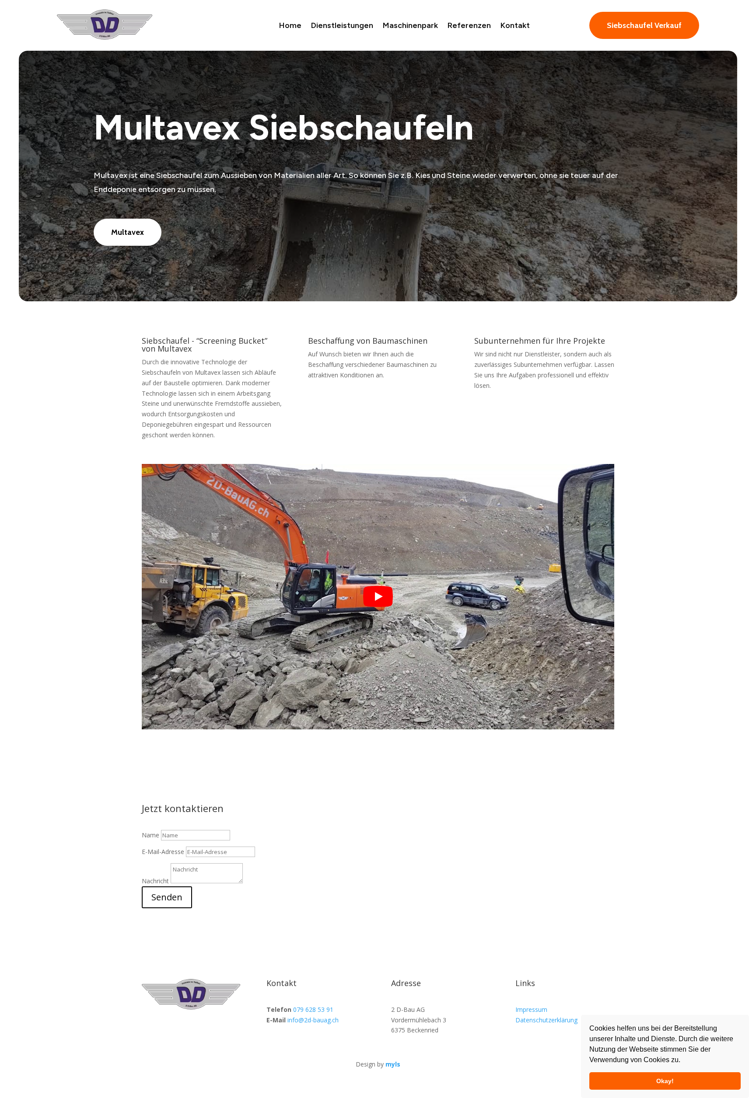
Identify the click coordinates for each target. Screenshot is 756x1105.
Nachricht (155, 881)
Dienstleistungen (342, 25)
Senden (166, 897)
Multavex (127, 232)
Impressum (531, 1009)
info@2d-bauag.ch (313, 1020)
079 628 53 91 (313, 1009)
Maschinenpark (410, 25)
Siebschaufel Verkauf (644, 25)
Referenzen (469, 25)
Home (290, 25)
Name (150, 835)
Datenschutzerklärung (546, 1020)
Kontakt (515, 25)
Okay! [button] (665, 1080)
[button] (683, 1061)
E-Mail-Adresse (163, 851)
